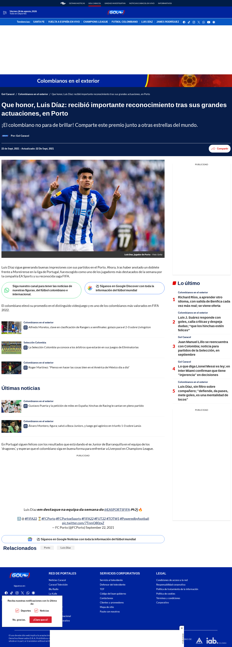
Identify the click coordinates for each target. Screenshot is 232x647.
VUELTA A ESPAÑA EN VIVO (64, 21)
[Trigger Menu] (4, 12)
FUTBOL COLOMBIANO (125, 21)
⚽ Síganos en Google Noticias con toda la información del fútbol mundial (86, 539)
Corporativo (162, 603)
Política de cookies (165, 594)
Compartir (222, 148)
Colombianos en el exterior (33, 94)
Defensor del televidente (112, 584)
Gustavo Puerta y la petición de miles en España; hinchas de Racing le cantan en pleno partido (86, 405)
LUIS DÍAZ (147, 21)
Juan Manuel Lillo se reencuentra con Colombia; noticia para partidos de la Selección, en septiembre (203, 348)
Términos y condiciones (168, 598)
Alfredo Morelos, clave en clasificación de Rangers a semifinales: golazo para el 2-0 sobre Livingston (89, 327)
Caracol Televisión (58, 584)
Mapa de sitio (107, 607)
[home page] (63, 3)
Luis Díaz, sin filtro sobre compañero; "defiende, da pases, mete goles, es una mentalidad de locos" (203, 392)
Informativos (165, 3)
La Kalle (53, 594)
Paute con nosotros (110, 611)
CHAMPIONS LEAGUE (95, 21)
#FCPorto (48, 519)
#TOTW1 (112, 519)
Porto (47, 547)
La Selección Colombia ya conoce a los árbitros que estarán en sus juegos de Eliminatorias (83, 347)
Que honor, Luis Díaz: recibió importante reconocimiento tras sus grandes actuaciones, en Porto (101, 94)
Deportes (26, 610)
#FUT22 (100, 519)
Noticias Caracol (57, 580)
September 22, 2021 (100, 527)
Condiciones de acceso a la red (172, 580)
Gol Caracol (94, 3)
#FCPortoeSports (68, 519)
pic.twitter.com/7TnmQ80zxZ (83, 523)
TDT (102, 589)
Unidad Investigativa (115, 3)
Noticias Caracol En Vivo (141, 3)
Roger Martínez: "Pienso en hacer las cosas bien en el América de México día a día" (78, 367)
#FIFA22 (31, 519)
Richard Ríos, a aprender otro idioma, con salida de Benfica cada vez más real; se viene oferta (204, 301)
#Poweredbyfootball (134, 519)
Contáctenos (106, 598)
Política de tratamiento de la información (177, 589)
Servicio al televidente (111, 580)
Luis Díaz (66, 547)
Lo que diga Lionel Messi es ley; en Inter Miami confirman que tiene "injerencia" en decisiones (204, 370)
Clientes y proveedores (112, 603)
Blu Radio (53, 589)
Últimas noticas (77, 3)
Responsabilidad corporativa (170, 584)
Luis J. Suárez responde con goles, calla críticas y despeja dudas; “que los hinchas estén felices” (201, 323)
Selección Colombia (35, 342)
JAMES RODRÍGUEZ (167, 21)
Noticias (44, 610)
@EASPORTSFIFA (117, 509)
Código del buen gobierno (113, 594)
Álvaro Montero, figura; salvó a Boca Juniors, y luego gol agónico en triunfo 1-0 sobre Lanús (84, 425)
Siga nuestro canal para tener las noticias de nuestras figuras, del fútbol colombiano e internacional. (42, 290)
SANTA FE (39, 21)
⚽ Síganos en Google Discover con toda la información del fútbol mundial (125, 288)
